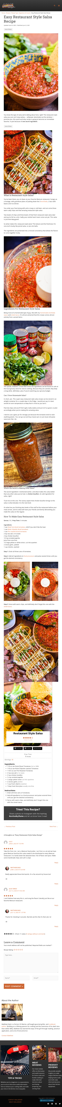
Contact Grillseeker (15, 1100)
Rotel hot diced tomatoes (16, 527)
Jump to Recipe (8, 29)
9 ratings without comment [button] (35, 934)
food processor (29, 556)
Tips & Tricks (15, 1078)
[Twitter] (60, 1103)
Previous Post (9, 826)
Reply (56, 863)
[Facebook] (48, 1103)
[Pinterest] (56, 1103)
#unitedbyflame (16, 816)
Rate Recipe (38, 748)
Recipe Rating (8, 950)
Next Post (54, 826)
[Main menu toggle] (59, 5)
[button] (54, 6)
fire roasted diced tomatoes (17, 531)
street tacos (15, 315)
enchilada (44, 201)
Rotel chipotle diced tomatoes (18, 529)
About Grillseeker (15, 1102)
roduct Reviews (53, 1066)
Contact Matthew (7, 1035)
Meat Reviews (36, 1063)
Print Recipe (19, 748)
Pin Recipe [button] (28, 748)
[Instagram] (52, 1103)
